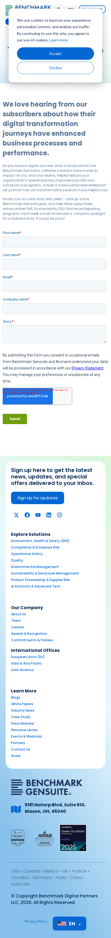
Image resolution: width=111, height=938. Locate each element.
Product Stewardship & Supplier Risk (40, 579)
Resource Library (24, 730)
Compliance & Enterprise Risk (35, 547)
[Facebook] (27, 515)
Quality (17, 560)
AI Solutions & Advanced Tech (35, 586)
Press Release (22, 723)
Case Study (20, 717)
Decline (55, 67)
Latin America (22, 670)
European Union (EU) (28, 657)
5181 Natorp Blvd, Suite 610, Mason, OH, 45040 (55, 808)
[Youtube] (38, 515)
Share (15, 756)
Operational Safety (27, 553)
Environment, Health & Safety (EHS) (40, 541)
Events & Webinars (26, 736)
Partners (18, 743)
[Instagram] (59, 515)
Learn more (58, 40)
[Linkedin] (48, 515)
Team (16, 620)
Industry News (22, 710)
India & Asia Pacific (26, 663)
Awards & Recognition (29, 633)
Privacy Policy (36, 921)
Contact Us (20, 749)
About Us (18, 614)
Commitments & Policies (32, 640)
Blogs (15, 697)
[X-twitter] (16, 515)
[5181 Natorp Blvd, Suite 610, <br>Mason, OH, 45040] (16, 809)
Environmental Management (35, 566)
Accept (55, 53)
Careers (17, 627)
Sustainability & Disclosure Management (45, 573)
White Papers (22, 704)
